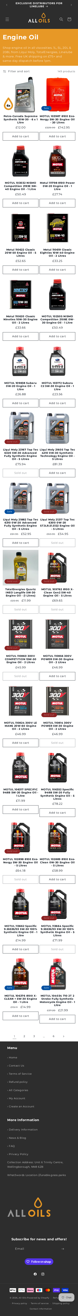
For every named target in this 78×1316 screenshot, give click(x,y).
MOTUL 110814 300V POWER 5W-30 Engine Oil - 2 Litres (57, 726)
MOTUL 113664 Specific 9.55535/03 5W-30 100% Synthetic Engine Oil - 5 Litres (57, 931)
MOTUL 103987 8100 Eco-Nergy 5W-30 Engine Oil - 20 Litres (57, 119)
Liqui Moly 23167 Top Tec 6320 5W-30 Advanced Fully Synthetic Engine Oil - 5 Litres (20, 454)
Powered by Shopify (38, 1297)
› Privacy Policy (17, 1154)
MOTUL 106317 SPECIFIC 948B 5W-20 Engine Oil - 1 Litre (20, 792)
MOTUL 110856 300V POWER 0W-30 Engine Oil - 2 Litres (57, 659)
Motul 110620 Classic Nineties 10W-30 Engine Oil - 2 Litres (20, 319)
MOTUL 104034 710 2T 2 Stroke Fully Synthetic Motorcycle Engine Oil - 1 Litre (57, 1000)
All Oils (22, 1297)
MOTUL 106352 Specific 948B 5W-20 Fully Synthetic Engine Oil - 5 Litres (57, 794)
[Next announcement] (71, 5)
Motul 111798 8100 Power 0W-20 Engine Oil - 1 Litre (57, 186)
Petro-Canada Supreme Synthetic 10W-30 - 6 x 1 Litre (21, 119)
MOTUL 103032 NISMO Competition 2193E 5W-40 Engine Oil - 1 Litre (20, 186)
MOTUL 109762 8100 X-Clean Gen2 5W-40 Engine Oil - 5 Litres (57, 592)
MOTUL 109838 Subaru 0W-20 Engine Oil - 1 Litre (20, 386)
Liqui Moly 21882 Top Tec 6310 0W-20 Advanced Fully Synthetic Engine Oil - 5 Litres (20, 524)
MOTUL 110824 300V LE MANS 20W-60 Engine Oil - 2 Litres (20, 726)
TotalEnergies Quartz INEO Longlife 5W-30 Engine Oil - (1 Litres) (20, 592)
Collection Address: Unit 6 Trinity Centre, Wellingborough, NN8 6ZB (35, 1164)
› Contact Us (15, 1065)
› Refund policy (17, 1082)
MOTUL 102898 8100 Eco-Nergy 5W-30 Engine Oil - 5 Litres (20, 862)
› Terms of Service (19, 1073)
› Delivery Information (22, 1129)
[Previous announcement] (7, 5)
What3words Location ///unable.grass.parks (36, 1175)
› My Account (16, 1098)
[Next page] (63, 1036)
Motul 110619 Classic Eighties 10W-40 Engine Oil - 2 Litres (57, 252)
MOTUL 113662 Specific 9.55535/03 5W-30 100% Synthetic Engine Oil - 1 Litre (20, 931)
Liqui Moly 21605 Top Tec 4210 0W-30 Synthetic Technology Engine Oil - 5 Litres (57, 454)
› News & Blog (16, 1138)
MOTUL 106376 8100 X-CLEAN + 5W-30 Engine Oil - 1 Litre (20, 998)
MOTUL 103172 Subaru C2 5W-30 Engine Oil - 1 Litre (57, 386)
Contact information (41, 1309)
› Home (12, 1057)
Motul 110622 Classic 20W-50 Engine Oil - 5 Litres (20, 252)
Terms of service (40, 1303)
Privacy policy (19, 1303)
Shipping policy (61, 1303)
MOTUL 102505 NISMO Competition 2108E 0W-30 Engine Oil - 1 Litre (57, 319)
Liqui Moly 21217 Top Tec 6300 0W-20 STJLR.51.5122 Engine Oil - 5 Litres (57, 524)
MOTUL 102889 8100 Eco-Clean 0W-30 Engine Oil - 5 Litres (57, 862)
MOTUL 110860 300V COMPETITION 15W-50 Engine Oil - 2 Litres (20, 659)
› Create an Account (20, 1106)
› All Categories (17, 1090)
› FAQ (11, 1146)
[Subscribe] (63, 1249)
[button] (7, 19)
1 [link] (14, 1036)
